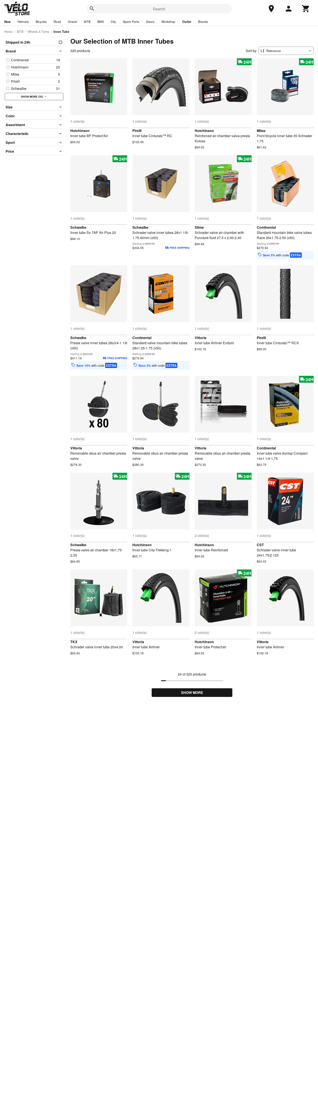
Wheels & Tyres (38, 31)
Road (57, 21)
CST (260, 544)
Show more (192, 692)
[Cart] (306, 8)
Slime (199, 227)
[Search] (92, 8)
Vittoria (200, 337)
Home (8, 31)
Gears (150, 21)
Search (159, 8)
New (7, 21)
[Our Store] (271, 8)
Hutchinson (80, 130)
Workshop (168, 21)
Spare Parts (131, 21)
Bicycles (41, 21)
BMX (100, 21)
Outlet (186, 21)
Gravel (72, 21)
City (113, 21)
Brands (203, 21)
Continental (266, 227)
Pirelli (136, 130)
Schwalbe (78, 227)
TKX (73, 641)
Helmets (23, 21)
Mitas (261, 130)
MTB (87, 21)
